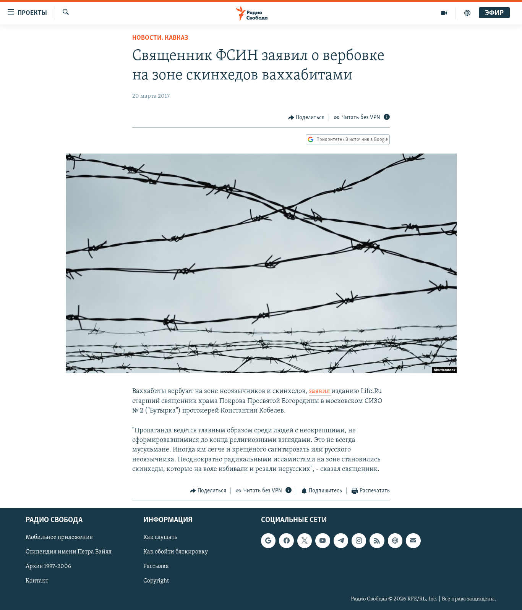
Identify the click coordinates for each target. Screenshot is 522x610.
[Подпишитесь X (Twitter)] (304, 541)
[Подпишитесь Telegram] (341, 541)
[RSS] (377, 541)
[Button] (306, 118)
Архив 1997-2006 (48, 567)
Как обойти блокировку (175, 552)
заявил (320, 391)
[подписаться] (413, 541)
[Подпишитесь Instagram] (359, 541)
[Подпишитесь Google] (268, 541)
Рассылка (156, 567)
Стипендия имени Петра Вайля (69, 552)
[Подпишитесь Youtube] (322, 541)
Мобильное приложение (59, 538)
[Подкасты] (395, 541)
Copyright (156, 581)
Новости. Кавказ (160, 38)
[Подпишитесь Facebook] (286, 541)
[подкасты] (467, 13)
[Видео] (444, 13)
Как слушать (160, 538)
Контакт (37, 581)
